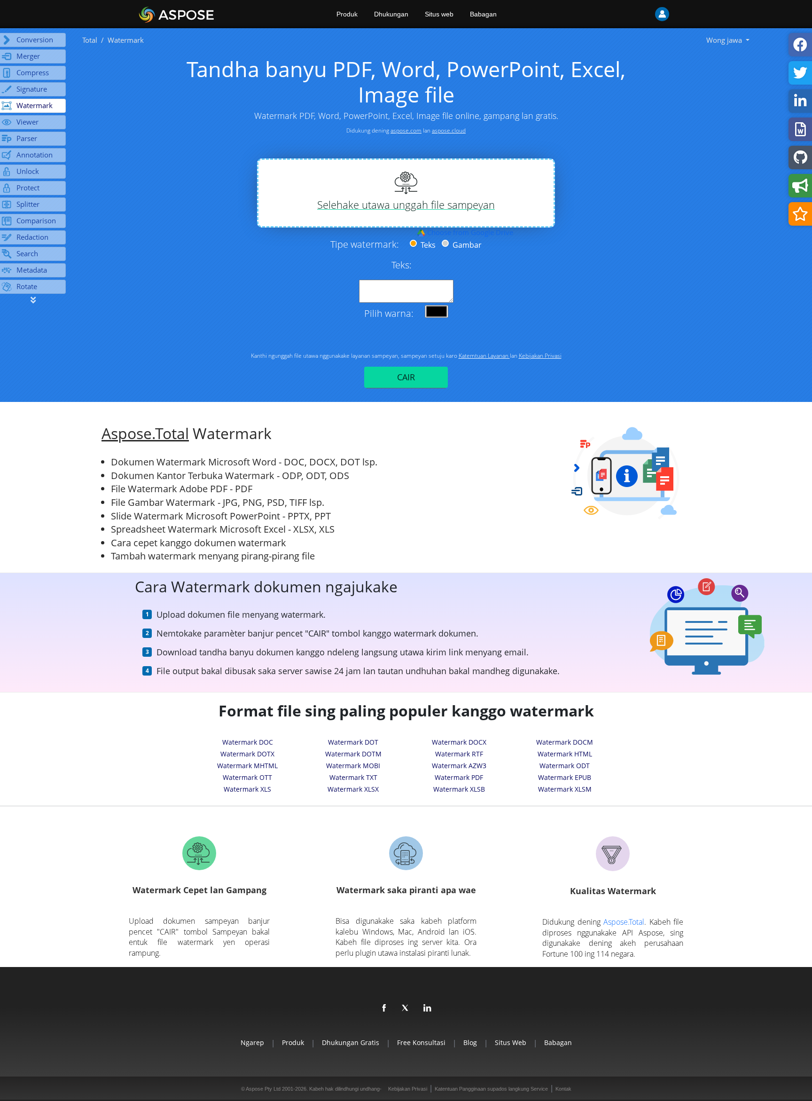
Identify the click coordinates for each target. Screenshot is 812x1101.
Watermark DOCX (459, 742)
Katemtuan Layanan (484, 356)
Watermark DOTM (353, 753)
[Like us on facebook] (384, 1008)
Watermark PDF (459, 777)
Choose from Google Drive (469, 232)
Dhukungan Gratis (350, 1042)
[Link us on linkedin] (428, 1008)
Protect (27, 187)
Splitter (27, 204)
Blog (470, 1042)
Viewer (27, 121)
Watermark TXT (353, 777)
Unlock (27, 171)
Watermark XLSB (459, 789)
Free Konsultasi (421, 1042)
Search (27, 253)
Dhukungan (391, 14)
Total (89, 40)
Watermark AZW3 (459, 765)
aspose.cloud (449, 130)
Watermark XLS (247, 789)
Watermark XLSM (565, 789)
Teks (427, 245)
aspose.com (406, 130)
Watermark (34, 105)
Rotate (26, 286)
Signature (31, 89)
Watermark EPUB (564, 777)
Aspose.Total (145, 433)
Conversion (34, 39)
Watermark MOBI (353, 765)
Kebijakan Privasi (540, 356)
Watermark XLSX (353, 789)
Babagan (483, 14)
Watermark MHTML (247, 765)
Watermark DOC (247, 742)
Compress (32, 72)
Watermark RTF (459, 753)
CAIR (406, 377)
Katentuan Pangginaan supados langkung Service (491, 1089)
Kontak (563, 1089)
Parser (26, 138)
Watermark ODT (564, 765)
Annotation (34, 154)
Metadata (31, 270)
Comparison (36, 220)
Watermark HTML (565, 753)
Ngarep (252, 1042)
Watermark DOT (353, 742)
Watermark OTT (247, 777)
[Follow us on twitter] (406, 1008)
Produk (347, 14)
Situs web (439, 14)
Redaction (32, 237)
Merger (28, 56)
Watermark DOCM (564, 742)
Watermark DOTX (247, 753)
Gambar (466, 245)
